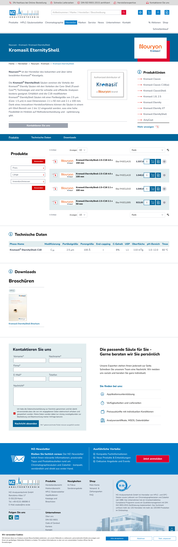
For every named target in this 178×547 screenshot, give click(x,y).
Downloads (70, 137)
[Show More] (56, 161)
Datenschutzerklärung (36, 409)
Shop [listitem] (165, 22)
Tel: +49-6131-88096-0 (19, 501)
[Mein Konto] (158, 12)
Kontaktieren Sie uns (159, 2)
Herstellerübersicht (53, 485)
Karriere (48, 526)
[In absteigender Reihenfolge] (168, 150)
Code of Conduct (52, 523)
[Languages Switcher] (140, 12)
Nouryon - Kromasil (40, 63)
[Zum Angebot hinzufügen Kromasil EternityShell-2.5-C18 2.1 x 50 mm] (158, 202)
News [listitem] (101, 22)
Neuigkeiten (74, 481)
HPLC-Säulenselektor (54, 491)
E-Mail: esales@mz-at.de (19, 504)
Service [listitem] (92, 22)
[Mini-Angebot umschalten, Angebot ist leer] (167, 12)
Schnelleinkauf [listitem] (160, 29)
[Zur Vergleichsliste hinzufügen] (164, 161)
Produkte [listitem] (13, 22)
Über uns (49, 516)
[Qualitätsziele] (123, 485)
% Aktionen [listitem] (154, 22)
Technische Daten (41, 137)
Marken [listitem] (82, 22)
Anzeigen (73, 150)
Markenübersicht (52, 488)
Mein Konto (94, 485)
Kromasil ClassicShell (154, 90)
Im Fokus (71, 485)
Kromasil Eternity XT (154, 108)
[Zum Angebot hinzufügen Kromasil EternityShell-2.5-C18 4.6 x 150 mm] (158, 161)
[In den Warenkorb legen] (152, 161)
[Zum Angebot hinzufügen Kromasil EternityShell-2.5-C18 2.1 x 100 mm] (158, 188)
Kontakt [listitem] (126, 22)
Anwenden (38, 161)
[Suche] (123, 12)
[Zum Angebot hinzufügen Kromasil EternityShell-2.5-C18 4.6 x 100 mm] (158, 175)
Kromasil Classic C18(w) (156, 84)
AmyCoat (148, 119)
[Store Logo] (24, 12)
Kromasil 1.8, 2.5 (152, 96)
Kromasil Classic (152, 79)
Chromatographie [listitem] (54, 22)
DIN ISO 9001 (51, 519)
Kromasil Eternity (152, 102)
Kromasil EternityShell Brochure (24, 323)
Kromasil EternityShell (155, 114)
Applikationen (51, 495)
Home (11, 63)
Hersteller (23, 63)
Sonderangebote (74, 488)
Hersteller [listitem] (71, 22)
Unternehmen (53, 512)
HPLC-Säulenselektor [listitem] (31, 22)
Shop (92, 481)
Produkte (14, 137)
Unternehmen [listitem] (113, 22)
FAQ (91, 495)
